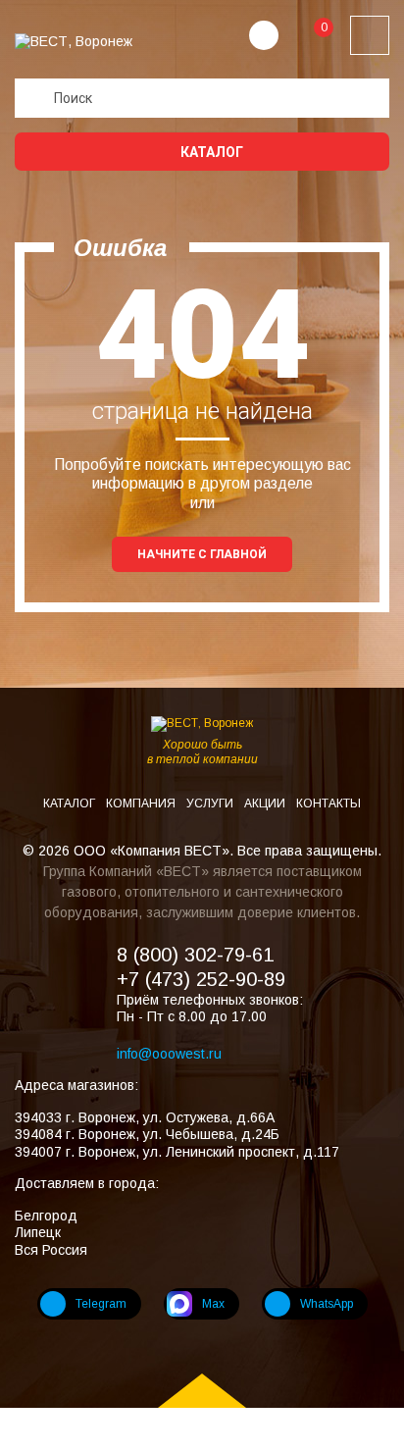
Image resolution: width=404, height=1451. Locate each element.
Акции (266, 803)
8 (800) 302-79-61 (195, 954)
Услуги (211, 803)
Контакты (328, 803)
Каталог (210, 152)
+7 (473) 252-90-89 (201, 979)
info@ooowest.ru (169, 1054)
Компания (142, 803)
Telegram (101, 1304)
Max (213, 1304)
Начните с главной (202, 554)
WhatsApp (326, 1304)
